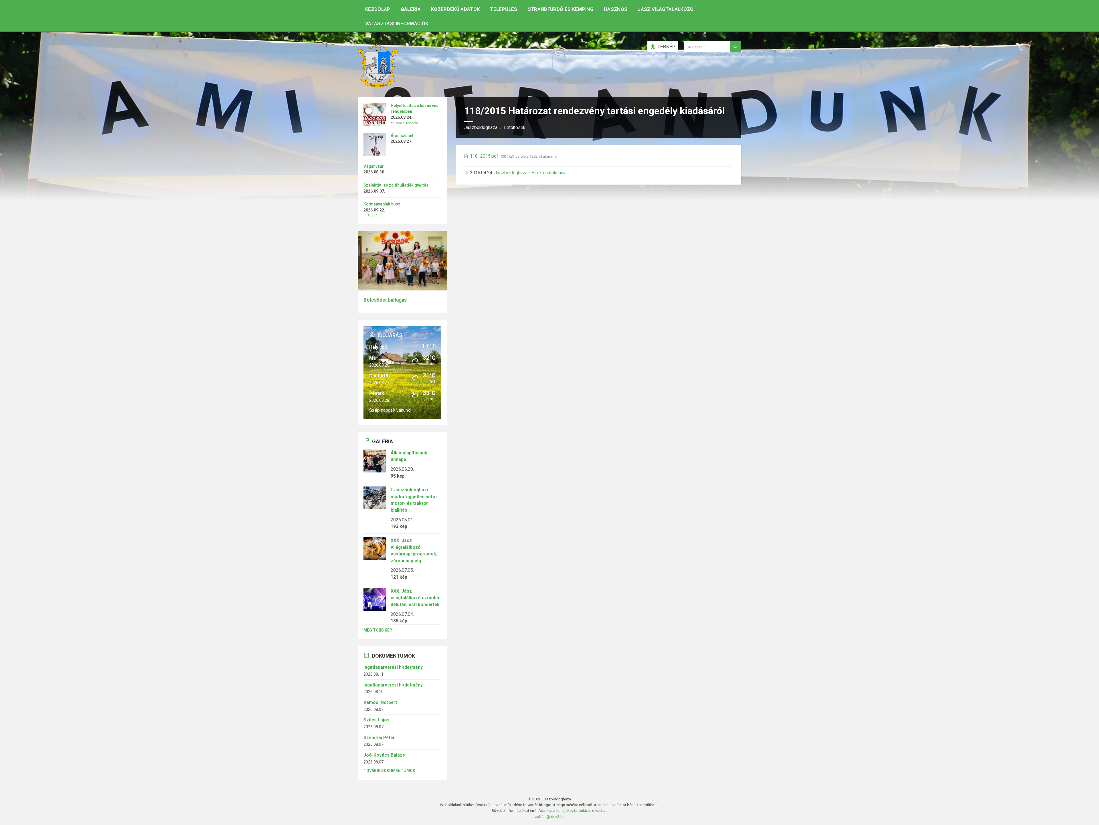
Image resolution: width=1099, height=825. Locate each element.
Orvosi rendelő (406, 123)
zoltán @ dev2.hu (549, 816)
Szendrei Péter (379, 737)
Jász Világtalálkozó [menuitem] (665, 9)
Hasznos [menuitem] (615, 9)
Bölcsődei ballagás (385, 300)
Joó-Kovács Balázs (384, 755)
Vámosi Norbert (380, 702)
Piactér (373, 216)
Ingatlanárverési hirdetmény (393, 667)
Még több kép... (379, 630)
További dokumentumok (389, 770)
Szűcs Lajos (376, 720)
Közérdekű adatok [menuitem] (455, 9)
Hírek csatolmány (548, 172)
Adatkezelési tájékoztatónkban (564, 810)
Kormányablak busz (381, 204)
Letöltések (514, 127)
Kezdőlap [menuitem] (377, 9)
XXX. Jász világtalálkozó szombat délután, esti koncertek (416, 597)
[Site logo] (378, 85)
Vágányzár (373, 166)
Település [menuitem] (503, 9)
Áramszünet (402, 135)
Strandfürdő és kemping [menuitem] (561, 9)
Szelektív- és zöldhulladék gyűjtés (395, 185)
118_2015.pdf (484, 156)
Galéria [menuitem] (411, 9)
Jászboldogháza (480, 127)
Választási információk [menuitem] (396, 23)
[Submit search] (735, 46)
